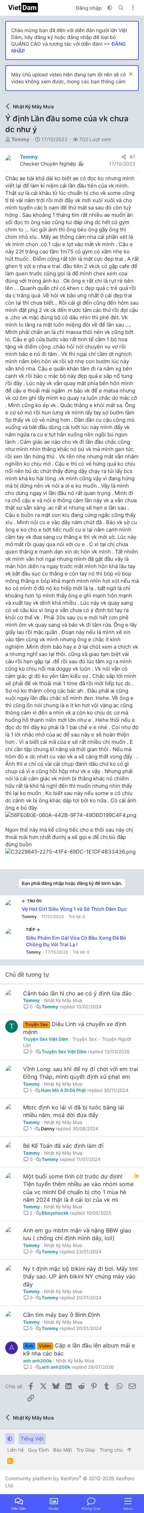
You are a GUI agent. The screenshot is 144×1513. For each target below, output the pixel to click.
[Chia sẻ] (124, 156)
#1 (132, 157)
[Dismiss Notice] (130, 74)
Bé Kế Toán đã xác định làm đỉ (63, 1145)
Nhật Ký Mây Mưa (63, 1000)
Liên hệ (15, 1450)
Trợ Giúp (85, 1450)
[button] (110, 7)
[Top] (129, 1449)
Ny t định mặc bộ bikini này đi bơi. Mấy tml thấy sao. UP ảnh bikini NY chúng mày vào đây (80, 1276)
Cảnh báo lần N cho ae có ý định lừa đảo (77, 993)
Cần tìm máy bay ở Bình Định (61, 1314)
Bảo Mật (62, 1450)
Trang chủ (111, 1450)
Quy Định (38, 1450)
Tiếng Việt (32, 1439)
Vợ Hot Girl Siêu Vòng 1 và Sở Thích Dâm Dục (74, 909)
